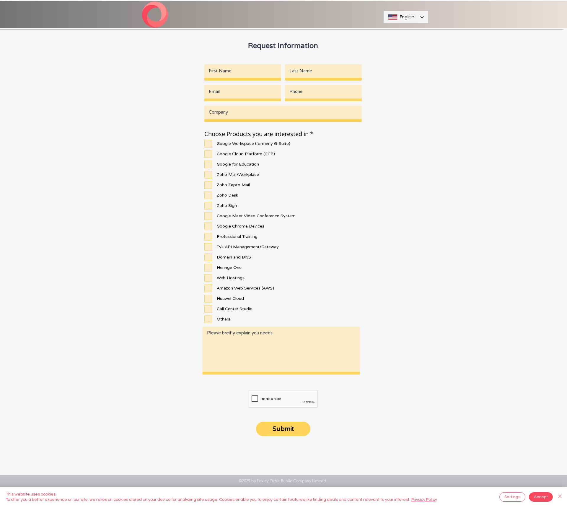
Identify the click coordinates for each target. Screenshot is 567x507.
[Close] (559, 497)
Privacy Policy (424, 500)
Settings (512, 497)
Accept (541, 497)
